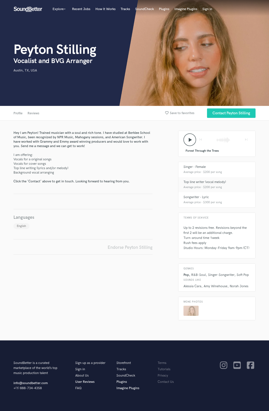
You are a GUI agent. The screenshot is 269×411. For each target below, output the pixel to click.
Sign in (207, 9)
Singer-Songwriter (221, 275)
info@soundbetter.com (30, 383)
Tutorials (164, 369)
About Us (82, 376)
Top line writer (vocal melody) (204, 182)
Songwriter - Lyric (196, 197)
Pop (186, 275)
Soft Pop (243, 275)
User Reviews (85, 382)
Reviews (33, 113)
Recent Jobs (81, 9)
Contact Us (166, 382)
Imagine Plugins (185, 9)
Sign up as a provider (90, 363)
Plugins (164, 9)
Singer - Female (194, 167)
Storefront (123, 363)
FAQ (78, 388)
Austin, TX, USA (25, 70)
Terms (162, 363)
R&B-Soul (198, 275)
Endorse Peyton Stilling (130, 247)
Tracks (125, 9)
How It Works (105, 9)
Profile (17, 113)
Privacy (163, 376)
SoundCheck (144, 9)
